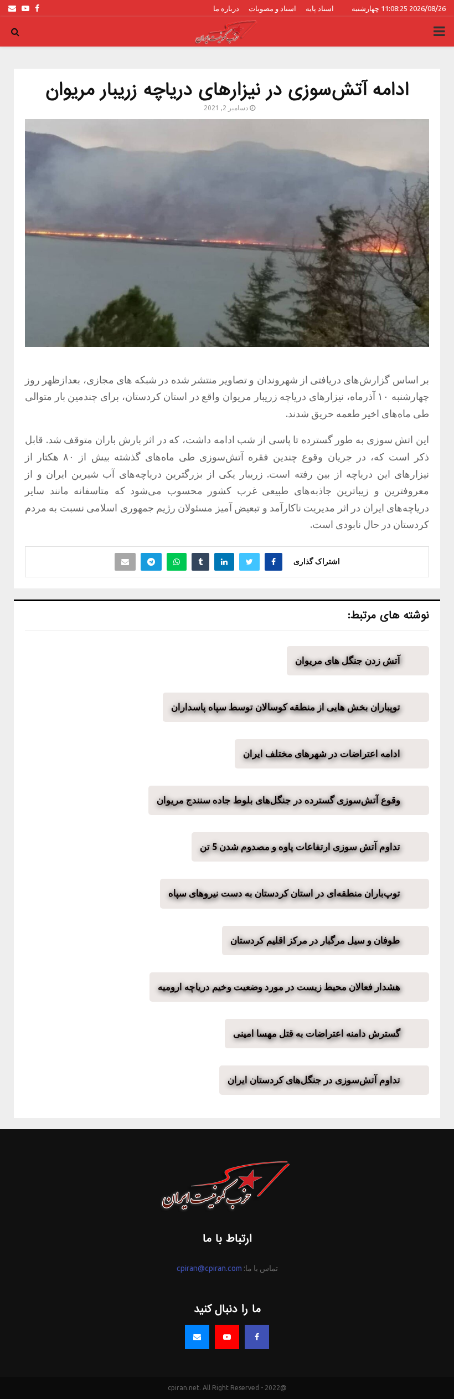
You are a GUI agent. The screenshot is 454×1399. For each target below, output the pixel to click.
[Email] (197, 1337)
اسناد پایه (320, 8)
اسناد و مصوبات (272, 8)
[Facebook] (257, 1337)
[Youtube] (227, 1337)
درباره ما (226, 8)
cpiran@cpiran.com (209, 1268)
